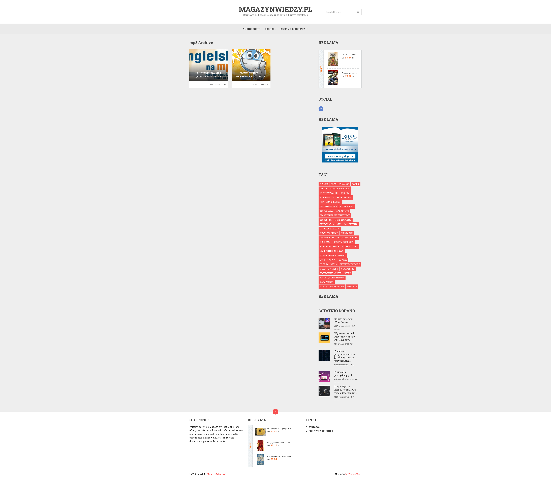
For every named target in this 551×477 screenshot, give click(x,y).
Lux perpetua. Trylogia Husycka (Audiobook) (280, 429)
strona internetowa (332, 255)
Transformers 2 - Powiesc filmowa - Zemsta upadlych (350, 73)
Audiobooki (250, 28)
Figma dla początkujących (343, 373)
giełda (323, 188)
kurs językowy (342, 197)
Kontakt (315, 426)
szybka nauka (328, 264)
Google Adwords (340, 188)
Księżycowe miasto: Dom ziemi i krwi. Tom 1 (280, 443)
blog (333, 184)
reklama (325, 242)
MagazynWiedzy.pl (275, 9)
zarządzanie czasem (332, 286)
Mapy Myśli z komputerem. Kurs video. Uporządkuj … (345, 389)
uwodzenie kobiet (331, 273)
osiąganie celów (329, 228)
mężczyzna (350, 224)
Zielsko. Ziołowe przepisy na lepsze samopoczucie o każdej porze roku (350, 54)
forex (355, 184)
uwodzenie (347, 268)
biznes (324, 184)
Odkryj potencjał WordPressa (343, 320)
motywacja (327, 224)
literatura (347, 206)
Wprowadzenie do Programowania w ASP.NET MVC (344, 336)
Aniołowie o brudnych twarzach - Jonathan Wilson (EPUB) (280, 456)
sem (348, 246)
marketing (342, 210)
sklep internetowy (332, 251)
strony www (328, 259)
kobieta (345, 193)
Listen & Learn (328, 206)
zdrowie (352, 286)
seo (355, 246)
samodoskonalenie (331, 246)
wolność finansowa (332, 277)
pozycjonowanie (347, 237)
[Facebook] (321, 108)
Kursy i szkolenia (292, 28)
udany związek (329, 268)
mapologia (326, 210)
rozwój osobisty (343, 242)
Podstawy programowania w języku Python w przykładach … (344, 356)
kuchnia (325, 197)
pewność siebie (329, 233)
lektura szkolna (330, 202)
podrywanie (327, 237)
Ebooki (269, 28)
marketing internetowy (335, 215)
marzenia (325, 219)
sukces (343, 259)
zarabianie (326, 282)
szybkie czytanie (350, 264)
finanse (344, 184)
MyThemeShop (353, 474)
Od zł (348, 57)
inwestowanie (328, 193)
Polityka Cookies (321, 430)
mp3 (339, 224)
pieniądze (347, 233)
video (348, 273)
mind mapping (342, 219)
